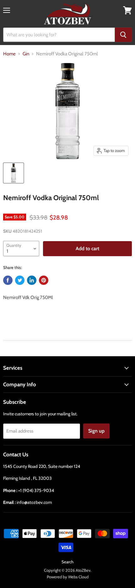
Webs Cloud (78, 576)
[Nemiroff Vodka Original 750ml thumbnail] (13, 173)
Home (9, 54)
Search (67, 561)
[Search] (123, 35)
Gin (26, 54)
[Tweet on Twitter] (19, 280)
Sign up (96, 431)
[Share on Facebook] (8, 280)
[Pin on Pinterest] (43, 280)
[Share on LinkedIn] (31, 280)
